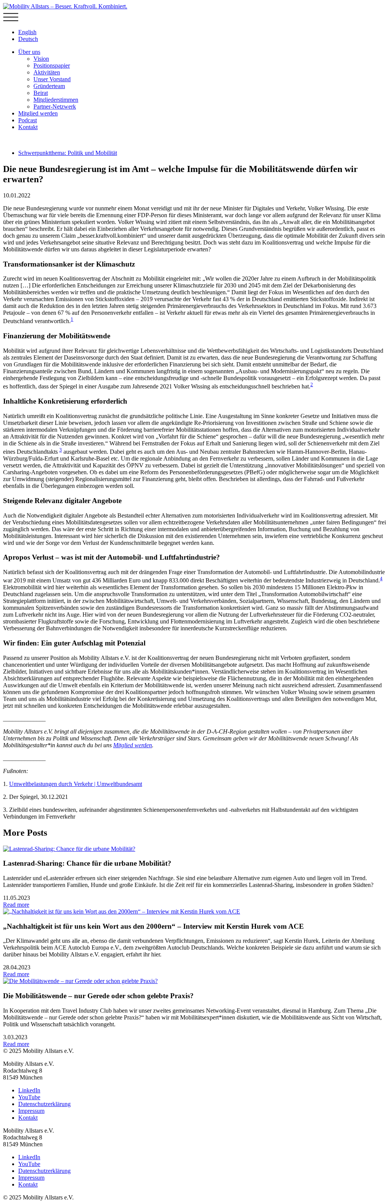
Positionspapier (51, 65)
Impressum (31, 1111)
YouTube (29, 1097)
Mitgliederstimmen (55, 99)
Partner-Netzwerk (54, 106)
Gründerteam (49, 86)
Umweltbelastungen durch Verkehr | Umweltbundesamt (75, 784)
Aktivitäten (46, 72)
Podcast (27, 120)
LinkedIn (29, 1090)
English (27, 32)
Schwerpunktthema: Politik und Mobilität (67, 153)
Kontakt (28, 127)
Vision (41, 58)
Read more (16, 904)
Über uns (29, 52)
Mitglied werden (38, 113)
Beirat (40, 93)
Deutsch (28, 39)
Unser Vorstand (52, 79)
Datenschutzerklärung (44, 1104)
